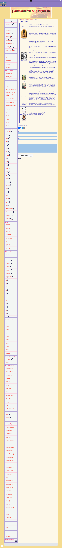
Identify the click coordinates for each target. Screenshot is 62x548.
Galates (7, 141)
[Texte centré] (25, 142)
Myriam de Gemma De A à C (10, 208)
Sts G (7, 286)
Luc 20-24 (7, 171)
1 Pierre (7, 205)
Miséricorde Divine (8, 234)
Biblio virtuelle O (8, 339)
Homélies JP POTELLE (9, 76)
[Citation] (24, 142)
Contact (60, 4)
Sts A (7, 277)
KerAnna (7, 39)
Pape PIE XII (7, 115)
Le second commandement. (9, 471)
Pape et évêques (8, 498)
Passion (7, 241)
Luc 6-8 (7, 164)
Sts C (7, 280)
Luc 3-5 (7, 162)
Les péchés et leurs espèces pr (10, 427)
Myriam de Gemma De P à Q (10, 212)
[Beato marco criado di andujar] (24, 77)
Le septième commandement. (10, 464)
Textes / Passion (8, 37)
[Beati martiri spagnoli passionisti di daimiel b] (24, 109)
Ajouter (19, 158)
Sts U (7, 306)
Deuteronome (8, 134)
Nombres (7, 188)
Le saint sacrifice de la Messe (10, 440)
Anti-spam (19, 153)
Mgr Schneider (8, 417)
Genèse (7, 142)
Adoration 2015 (8, 231)
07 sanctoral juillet (8, 269)
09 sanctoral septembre (30, 19)
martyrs (7, 316)
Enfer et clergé (8, 378)
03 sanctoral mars (8, 263)
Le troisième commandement (9, 470)
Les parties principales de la (9, 518)
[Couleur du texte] (23, 142)
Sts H (7, 287)
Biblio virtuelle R (8, 343)
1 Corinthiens (8, 201)
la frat (6, 57)
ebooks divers (8, 46)
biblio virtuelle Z (8, 350)
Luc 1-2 (7, 161)
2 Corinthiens (8, 202)
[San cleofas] (24, 34)
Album (45, 4)
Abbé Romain (8, 418)
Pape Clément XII (8, 122)
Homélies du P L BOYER (9, 73)
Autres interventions (8, 67)
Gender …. (7, 391)
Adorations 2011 (8, 227)
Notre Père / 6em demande (9, 480)
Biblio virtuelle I (8, 332)
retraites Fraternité (8, 60)
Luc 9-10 (7, 165)
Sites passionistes (8, 524)
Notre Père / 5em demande (9, 481)
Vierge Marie (7, 254)
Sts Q (7, 300)
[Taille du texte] (21, 142)
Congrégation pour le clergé (9, 86)
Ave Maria (7, 477)
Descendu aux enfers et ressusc (10, 507)
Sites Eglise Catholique (9, 527)
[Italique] (19, 142)
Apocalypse (8, 132)
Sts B (7, 279)
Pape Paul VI (7, 112)
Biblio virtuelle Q (8, 342)
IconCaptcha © (31, 156)
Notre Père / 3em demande (9, 484)
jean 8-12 (7, 151)
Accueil (19, 19)
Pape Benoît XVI (8, 109)
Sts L (7, 293)
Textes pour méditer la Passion (10, 50)
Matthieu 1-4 (8, 178)
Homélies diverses (8, 36)
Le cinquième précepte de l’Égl (10, 453)
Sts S (7, 303)
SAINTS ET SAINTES (23, 19)
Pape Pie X (7, 118)
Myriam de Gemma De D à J (10, 209)
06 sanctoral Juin (8, 267)
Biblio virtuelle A (8, 320)
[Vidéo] (29, 142)
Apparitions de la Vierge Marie (9, 382)
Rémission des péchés (9, 494)
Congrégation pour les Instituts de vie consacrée (10, 95)
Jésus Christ (7, 511)
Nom (18, 131)
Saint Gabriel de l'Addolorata (10, 47)
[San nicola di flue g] (24, 86)
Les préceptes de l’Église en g (9, 460)
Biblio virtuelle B (8, 322)
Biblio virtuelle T (8, 346)
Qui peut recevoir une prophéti (9, 395)
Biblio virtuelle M (8, 336)
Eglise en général (8, 501)
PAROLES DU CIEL (8, 359)
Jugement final (8, 504)
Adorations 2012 (8, 228)
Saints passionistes (9, 21)
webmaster (7, 533)
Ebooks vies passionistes (9, 43)
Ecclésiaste (8, 135)
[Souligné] (20, 142)
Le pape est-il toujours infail (9, 368)
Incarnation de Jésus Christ (9, 510)
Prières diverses (8, 244)
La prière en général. (8, 490)
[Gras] (18, 142)
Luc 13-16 (7, 168)
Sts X (7, 310)
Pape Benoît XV (8, 125)
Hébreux (7, 144)
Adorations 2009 (8, 224)
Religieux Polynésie (8, 526)
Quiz (48, 4)
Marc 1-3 (7, 172)
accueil (42, 4)
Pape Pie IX (7, 119)
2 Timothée (8, 199)
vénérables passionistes (9, 24)
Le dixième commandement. (9, 461)
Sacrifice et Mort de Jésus (9, 508)
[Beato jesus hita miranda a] (24, 118)
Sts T (7, 304)
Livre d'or (56, 4)
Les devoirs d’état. (8, 451)
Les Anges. (7, 514)
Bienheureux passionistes (9, 23)
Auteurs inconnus (8, 352)
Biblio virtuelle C (8, 323)
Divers (6, 126)
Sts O (7, 297)
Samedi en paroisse (8, 63)
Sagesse (7, 192)
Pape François (8, 108)
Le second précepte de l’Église (10, 457)
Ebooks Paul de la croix (9, 33)
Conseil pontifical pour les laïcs (10, 99)
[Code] (30, 142)
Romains (7, 191)
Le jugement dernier (8, 401)
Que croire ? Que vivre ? (9, 398)
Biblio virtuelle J (8, 333)
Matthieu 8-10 (8, 181)
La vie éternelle (8, 491)
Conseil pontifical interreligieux (10, 98)
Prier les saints (8, 245)
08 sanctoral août (8, 270)
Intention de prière (8, 536)
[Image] (28, 142)
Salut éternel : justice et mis (9, 371)
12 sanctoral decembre (9, 276)
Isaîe (7, 145)
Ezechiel (7, 138)
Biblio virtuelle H (8, 330)
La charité (7, 405)
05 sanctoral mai (8, 266)
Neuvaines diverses (8, 235)
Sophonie (7, 195)
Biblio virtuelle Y (8, 349)
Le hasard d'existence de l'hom (10, 408)
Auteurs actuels (8, 353)
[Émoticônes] (31, 142)
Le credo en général (8, 517)
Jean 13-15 (8, 152)
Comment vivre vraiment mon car (10, 392)
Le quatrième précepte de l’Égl (10, 454)
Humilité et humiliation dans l (9, 402)
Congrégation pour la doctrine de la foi (11, 89)
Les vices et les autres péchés (10, 426)
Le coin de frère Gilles (8, 79)
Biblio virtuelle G (8, 329)
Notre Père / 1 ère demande (9, 487)
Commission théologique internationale (11, 105)
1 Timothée (8, 198)
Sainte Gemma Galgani (9, 49)
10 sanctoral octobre (9, 273)
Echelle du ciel (8, 218)
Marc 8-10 (7, 175)
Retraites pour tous (8, 61)
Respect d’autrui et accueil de (9, 372)
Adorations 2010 (8, 225)
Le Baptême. (7, 444)
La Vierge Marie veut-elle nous (10, 374)
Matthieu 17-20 (8, 185)
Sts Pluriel (7, 314)
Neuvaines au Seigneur (9, 238)
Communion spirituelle (9, 375)
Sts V (7, 307)
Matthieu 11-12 (8, 182)
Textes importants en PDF (9, 83)
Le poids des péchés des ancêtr (10, 394)
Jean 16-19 (8, 154)
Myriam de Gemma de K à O (10, 211)
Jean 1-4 (7, 148)
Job (7, 158)
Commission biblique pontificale (10, 102)
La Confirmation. (8, 443)
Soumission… (7, 385)
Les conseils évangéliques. (9, 450)
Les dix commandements (9, 474)
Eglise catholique (8, 500)
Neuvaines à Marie (8, 237)
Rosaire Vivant (8, 64)
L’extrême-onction (8, 437)
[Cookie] (2, 546)
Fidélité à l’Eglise (8, 381)
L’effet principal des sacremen (10, 447)
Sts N (7, 296)
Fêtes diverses (8, 253)
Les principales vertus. (9, 433)
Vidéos (52, 4)
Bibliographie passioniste (9, 30)
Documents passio (9, 40)
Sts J (7, 290)
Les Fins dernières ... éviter (9, 424)
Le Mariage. (7, 434)
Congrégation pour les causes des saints (10, 93)
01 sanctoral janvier (9, 260)
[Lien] (26, 142)
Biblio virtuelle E (8, 326)
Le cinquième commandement (10, 467)
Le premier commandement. (9, 473)
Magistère (7, 414)
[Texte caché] (27, 142)
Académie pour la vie (8, 85)
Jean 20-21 (8, 155)
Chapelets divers (8, 248)
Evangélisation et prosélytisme (10, 409)
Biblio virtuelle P (8, 340)
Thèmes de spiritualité (9, 219)
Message (19, 141)
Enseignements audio (9, 215)
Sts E (7, 283)
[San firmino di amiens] (24, 56)
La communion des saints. (9, 497)
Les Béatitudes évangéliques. (9, 430)
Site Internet (19, 138)
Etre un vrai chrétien (8, 520)
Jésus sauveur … (8, 384)
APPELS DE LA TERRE (9, 358)
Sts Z (7, 313)
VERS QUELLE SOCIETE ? (9, 362)
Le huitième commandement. (9, 463)
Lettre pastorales (8, 77)
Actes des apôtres (8, 131)
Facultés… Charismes (8, 388)
